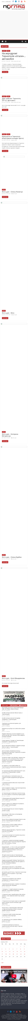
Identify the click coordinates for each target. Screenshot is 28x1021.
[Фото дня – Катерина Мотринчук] (14, 324)
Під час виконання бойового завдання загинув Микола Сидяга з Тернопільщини (13, 746)
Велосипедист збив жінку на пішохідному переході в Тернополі (12, 814)
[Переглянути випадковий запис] (25, 41)
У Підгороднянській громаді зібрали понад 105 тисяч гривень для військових (13, 799)
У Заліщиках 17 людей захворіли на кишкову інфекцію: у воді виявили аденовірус (12, 889)
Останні (6, 705)
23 (24, 954)
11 (6, 951)
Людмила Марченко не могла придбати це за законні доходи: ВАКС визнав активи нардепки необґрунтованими (13, 735)
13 (13, 951)
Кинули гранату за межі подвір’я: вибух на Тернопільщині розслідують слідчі (12, 825)
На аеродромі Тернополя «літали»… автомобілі (14, 56)
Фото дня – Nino (8, 313)
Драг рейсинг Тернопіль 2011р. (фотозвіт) (11, 99)
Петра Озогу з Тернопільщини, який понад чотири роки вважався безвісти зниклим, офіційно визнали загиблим (12, 909)
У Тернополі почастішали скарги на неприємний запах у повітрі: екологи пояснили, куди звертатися (13, 902)
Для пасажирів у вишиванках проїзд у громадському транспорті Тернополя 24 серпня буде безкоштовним (13, 752)
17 (2, 954)
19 (9, 954)
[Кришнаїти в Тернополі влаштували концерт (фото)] (14, 115)
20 (13, 954)
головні (14, 61)
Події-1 (4, 50)
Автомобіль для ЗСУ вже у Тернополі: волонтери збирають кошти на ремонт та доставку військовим (14, 873)
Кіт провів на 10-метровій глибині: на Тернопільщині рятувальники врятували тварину (14, 766)
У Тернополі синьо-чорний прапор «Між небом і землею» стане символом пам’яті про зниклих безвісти (13, 896)
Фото (8, 50)
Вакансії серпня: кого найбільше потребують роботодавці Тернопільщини (13, 804)
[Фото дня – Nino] (14, 203)
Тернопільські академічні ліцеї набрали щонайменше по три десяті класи (11, 879)
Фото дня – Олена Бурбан (12, 557)
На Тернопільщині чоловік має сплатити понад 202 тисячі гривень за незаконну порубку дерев (13, 793)
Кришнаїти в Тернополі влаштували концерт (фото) (13, 137)
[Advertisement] (14, 24)
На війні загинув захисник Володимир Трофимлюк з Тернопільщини (11, 718)
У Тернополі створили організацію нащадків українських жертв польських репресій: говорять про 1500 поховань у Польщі (14, 842)
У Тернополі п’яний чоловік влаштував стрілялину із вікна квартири (11, 915)
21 (17, 954)
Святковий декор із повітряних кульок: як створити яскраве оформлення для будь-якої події (13, 777)
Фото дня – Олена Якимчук (12, 192)
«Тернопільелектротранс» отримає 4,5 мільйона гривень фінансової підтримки (14, 884)
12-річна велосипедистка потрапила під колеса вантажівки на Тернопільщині (13, 835)
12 (9, 951)
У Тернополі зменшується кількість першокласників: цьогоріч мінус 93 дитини (12, 925)
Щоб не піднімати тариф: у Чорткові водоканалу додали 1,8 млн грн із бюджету (14, 788)
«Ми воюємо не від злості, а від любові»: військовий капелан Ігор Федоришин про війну (13, 867)
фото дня (19, 61)
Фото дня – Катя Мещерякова (13, 678)
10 (2, 951)
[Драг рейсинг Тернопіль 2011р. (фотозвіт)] (14, 78)
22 (20, 954)
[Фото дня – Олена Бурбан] (14, 447)
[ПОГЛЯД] (2, 41)
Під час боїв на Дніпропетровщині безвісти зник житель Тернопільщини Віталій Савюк (13, 820)
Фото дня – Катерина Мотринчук (10, 435)
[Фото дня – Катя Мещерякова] (14, 568)
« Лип (2, 962)
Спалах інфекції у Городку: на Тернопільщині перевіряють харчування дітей (13, 741)
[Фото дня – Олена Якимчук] (14, 157)
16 (24, 951)
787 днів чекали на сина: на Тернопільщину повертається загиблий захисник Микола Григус (14, 855)
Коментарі (23, 705)
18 (6, 954)
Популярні (14, 705)
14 (17, 951)
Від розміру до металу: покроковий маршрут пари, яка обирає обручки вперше (13, 708)
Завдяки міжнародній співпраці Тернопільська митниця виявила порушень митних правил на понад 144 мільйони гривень (13, 861)
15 (20, 951)
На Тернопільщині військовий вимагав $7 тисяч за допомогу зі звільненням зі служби (13, 771)
